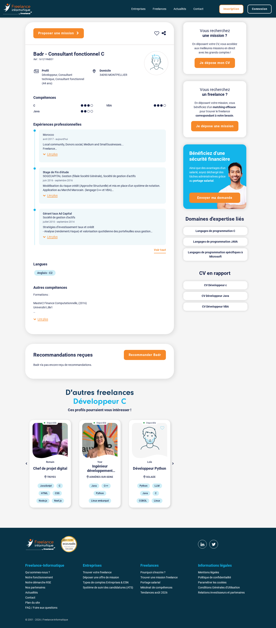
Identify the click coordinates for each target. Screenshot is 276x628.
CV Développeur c (215, 285)
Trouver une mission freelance (159, 577)
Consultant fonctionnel (69, 79)
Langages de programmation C (215, 231)
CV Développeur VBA (215, 306)
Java (36, 111)
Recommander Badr (145, 355)
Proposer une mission (56, 33)
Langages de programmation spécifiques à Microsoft (215, 254)
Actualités (180, 8)
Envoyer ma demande (214, 198)
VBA (109, 105)
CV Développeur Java (215, 295)
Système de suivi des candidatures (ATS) (108, 587)
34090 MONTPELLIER (113, 74)
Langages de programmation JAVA (215, 241)
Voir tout (160, 249)
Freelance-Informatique (55, 619)
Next (173, 464)
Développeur (49, 74)
